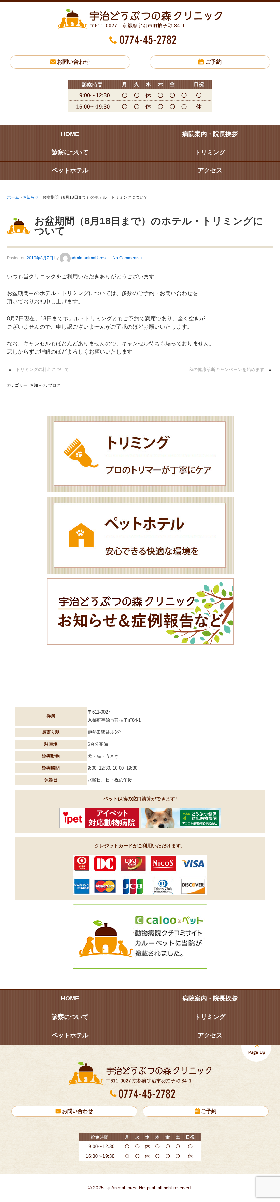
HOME (70, 133)
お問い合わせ (73, 62)
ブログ (54, 385)
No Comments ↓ (127, 257)
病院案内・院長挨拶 (210, 133)
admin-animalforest (89, 257)
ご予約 (213, 62)
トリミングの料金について (42, 369)
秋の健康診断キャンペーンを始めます (226, 369)
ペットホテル (70, 170)
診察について (70, 152)
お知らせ (31, 197)
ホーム (13, 197)
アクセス (210, 170)
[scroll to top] (256, 1052)
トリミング (210, 152)
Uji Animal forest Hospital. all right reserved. (148, 1187)
